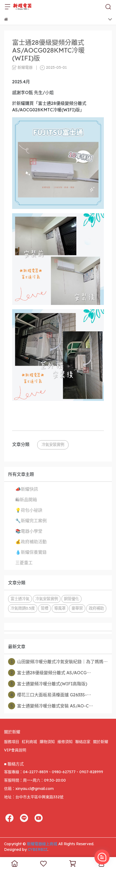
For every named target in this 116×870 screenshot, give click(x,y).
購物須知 (47, 741)
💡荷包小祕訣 (28, 510)
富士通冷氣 (20, 598)
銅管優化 (71, 598)
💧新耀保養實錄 (31, 552)
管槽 (44, 608)
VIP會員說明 (15, 750)
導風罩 (60, 608)
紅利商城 (29, 741)
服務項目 (11, 741)
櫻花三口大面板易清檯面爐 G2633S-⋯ (50, 694)
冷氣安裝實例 (53, 444)
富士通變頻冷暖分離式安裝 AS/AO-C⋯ (52, 706)
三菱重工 (24, 562)
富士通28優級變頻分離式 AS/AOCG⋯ (51, 672)
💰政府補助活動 (31, 541)
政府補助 (96, 608)
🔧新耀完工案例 (31, 520)
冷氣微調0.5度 (23, 608)
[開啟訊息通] (102, 857)
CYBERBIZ (37, 849)
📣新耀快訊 (26, 489)
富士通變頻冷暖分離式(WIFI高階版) (49, 683)
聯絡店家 (82, 741)
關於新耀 (100, 741)
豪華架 (77, 608)
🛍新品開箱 (26, 499)
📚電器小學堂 (28, 531)
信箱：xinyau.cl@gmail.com (29, 788)
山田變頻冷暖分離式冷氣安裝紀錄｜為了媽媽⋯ (59, 661)
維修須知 (65, 741)
